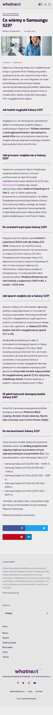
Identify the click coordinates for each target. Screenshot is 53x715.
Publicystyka (9, 642)
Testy (6, 657)
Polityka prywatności (26, 699)
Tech (5, 652)
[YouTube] (35, 683)
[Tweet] (36, 528)
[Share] (14, 528)
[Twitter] (23, 683)
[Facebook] (17, 683)
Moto (5, 633)
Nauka (6, 638)
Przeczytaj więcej (11, 593)
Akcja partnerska (11, 14)
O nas (30, 691)
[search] (47, 613)
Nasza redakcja (17, 691)
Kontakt (39, 691)
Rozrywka (8, 647)
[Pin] (14, 537)
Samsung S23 (10, 184)
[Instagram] (29, 683)
